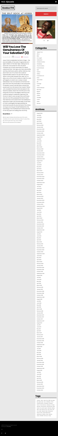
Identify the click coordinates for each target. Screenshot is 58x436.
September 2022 (41, 206)
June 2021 (39, 236)
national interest (40, 87)
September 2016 (40, 344)
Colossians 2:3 (49, 404)
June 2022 (39, 212)
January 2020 (40, 265)
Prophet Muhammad (46, 412)
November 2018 (40, 293)
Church (38, 404)
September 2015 (40, 368)
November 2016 (40, 340)
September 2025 (41, 135)
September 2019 (40, 273)
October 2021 (40, 228)
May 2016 (39, 352)
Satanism (50, 414)
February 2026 (40, 125)
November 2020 (40, 249)
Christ (52, 401)
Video (38, 101)
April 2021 (39, 240)
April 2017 (39, 330)
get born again (44, 408)
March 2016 (39, 356)
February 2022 (40, 220)
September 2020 (41, 253)
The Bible (20, 120)
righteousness (39, 414)
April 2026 (39, 121)
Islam (38, 77)
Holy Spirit (49, 408)
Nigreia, (38, 93)
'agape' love (40, 52)
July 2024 (39, 162)
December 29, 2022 (6, 57)
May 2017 (39, 329)
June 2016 (39, 350)
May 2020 (39, 257)
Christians (51, 403)
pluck (9, 120)
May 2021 (39, 238)
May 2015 (39, 376)
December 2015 (40, 362)
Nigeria (38, 91)
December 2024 (40, 153)
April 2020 (39, 259)
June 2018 (39, 303)
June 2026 (39, 117)
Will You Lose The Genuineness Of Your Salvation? (12, 122)
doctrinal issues (49, 406)
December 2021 (40, 224)
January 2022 (40, 222)
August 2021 (39, 232)
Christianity (11, 117)
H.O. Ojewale (7, 2)
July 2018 (39, 301)
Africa (38, 54)
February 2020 (40, 263)
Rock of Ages (13, 120)
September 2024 (41, 158)
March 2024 (39, 170)
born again (7, 117)
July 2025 (39, 139)
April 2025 (39, 145)
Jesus (46, 409)
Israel (40, 409)
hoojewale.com (40, 75)
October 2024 (40, 157)
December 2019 (40, 267)
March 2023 (39, 194)
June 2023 (39, 188)
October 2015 (40, 366)
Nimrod (38, 412)
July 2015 (39, 372)
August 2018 (39, 299)
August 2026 (39, 113)
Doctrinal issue (17, 118)
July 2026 (39, 115)
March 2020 (39, 261)
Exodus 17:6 (22, 118)
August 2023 (39, 184)
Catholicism (39, 60)
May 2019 (39, 281)
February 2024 (40, 172)
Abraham (38, 400)
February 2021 (40, 243)
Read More (6, 114)
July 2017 (39, 325)
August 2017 (39, 323)
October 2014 (40, 390)
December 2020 (40, 247)
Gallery (38, 73)
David (53, 404)
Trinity (49, 415)
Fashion (38, 71)
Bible (4, 117)
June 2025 (39, 141)
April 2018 (39, 307)
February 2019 (40, 287)
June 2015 (39, 374)
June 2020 (39, 255)
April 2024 (39, 168)
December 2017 (40, 315)
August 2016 (39, 346)
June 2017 (39, 326)
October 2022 (40, 204)
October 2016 (40, 342)
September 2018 (40, 297)
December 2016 (40, 338)
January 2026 (40, 127)
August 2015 (39, 370)
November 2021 (40, 226)
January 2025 (40, 151)
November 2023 (40, 178)
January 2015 (40, 384)
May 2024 (39, 166)
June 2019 (39, 279)
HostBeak (9, 426)
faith (38, 70)
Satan (47, 414)
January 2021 (40, 245)
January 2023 (40, 198)
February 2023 (40, 196)
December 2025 (40, 129)
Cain (45, 401)
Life (37, 81)
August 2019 (39, 275)
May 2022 (39, 214)
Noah (41, 412)
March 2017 (39, 332)
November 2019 (40, 269)
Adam (42, 400)
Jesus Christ (22, 117)
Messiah (43, 411)
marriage (39, 83)
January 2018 (40, 313)
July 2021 (39, 234)
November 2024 (40, 155)
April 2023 (39, 192)
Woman (38, 103)
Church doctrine (40, 66)
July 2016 (39, 348)
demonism (38, 406)
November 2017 (40, 317)
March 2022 (39, 218)
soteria (26, 117)
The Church (46, 415)
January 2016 (40, 360)
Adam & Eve (45, 400)
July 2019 (39, 277)
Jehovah (43, 409)
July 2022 (39, 210)
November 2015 (40, 364)
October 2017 (40, 319)
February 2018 (40, 311)
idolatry (53, 408)
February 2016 (40, 358)
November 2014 (40, 388)
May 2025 (39, 143)
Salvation (44, 414)
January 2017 (40, 336)
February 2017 (40, 334)
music (38, 85)
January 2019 (40, 289)
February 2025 (40, 149)
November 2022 (40, 202)
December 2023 (40, 176)
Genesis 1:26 (39, 408)
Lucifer (40, 411)
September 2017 (40, 321)
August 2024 (40, 160)
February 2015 (40, 382)
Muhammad (50, 411)
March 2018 (39, 309)
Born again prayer (40, 401)
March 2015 (39, 380)
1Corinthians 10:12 (6, 118)
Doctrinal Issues (17, 117)
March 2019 (39, 285)
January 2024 (40, 174)
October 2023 (40, 180)
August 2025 (39, 137)
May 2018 (39, 305)
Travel (38, 99)
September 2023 (41, 182)
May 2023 (39, 190)
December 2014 (40, 386)
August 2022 (39, 208)
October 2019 (40, 271)
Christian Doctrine (41, 62)
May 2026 (39, 119)
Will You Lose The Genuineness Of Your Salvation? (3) (16, 50)
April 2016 (39, 354)
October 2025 (40, 133)
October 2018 (40, 295)
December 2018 (40, 291)
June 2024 (39, 164)
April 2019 (39, 283)
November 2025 (40, 131)
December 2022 (40, 200)
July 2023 (39, 186)
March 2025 (39, 147)
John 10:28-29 (5, 120)
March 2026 (39, 123)
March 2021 (39, 242)
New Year (39, 89)
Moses (46, 411)
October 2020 (40, 251)
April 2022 (39, 216)
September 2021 (40, 230)
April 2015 (39, 378)
